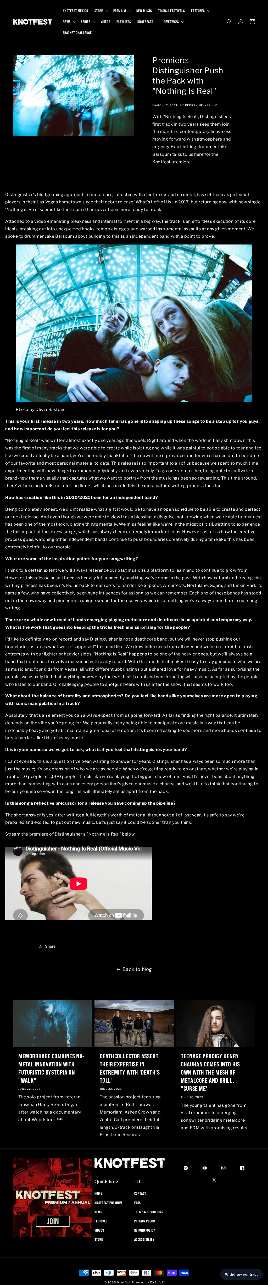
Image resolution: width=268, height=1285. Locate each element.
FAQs (137, 1203)
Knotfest (124, 1282)
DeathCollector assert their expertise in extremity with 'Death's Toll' (130, 1068)
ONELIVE (157, 1282)
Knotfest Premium (108, 1203)
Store (98, 1239)
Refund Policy (144, 1230)
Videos (99, 1230)
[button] (100, 10)
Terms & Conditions (148, 1212)
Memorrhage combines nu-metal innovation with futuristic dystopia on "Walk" (51, 1068)
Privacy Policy (145, 1221)
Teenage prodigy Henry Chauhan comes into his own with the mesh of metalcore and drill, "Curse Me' (210, 1072)
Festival (101, 1221)
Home (98, 1193)
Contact (140, 1193)
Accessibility (144, 1239)
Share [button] (50, 946)
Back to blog (137, 969)
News (98, 1212)
